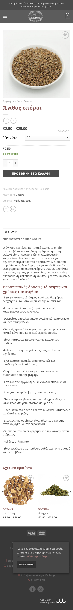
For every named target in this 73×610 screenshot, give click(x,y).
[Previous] (2, 500)
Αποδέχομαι (26, 564)
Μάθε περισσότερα (37, 556)
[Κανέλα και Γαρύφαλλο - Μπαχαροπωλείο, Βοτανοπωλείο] (35, 16)
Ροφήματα (19, 200)
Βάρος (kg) (9, 137)
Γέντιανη (9, 513)
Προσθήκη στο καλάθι (31, 174)
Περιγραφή (10, 231)
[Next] (70, 500)
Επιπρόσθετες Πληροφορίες (22, 239)
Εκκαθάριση (64, 131)
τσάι (28, 200)
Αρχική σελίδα (11, 101)
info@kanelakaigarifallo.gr (38, 575)
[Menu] (5, 16)
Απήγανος (45, 513)
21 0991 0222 (38, 580)
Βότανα (28, 101)
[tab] (36, 231)
